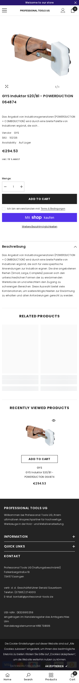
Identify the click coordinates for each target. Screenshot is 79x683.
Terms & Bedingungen (53, 208)
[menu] (4, 10)
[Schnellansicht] (54, 420)
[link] (20, 382)
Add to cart (39, 199)
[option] (39, 53)
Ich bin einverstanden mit (23, 208)
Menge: (6, 178)
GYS (16, 133)
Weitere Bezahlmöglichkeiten (39, 226)
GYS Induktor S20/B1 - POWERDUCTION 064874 (40, 475)
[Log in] (63, 10)
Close (75, 2)
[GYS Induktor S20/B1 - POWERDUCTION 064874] (39, 434)
